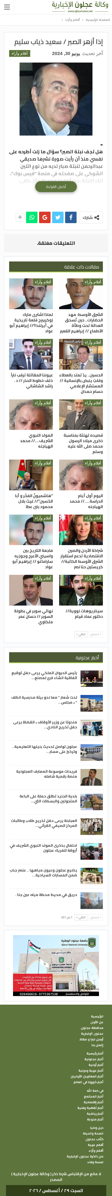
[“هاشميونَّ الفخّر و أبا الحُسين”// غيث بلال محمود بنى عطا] (31, 475)
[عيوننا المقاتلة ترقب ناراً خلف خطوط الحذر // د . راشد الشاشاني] (31, 354)
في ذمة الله (95, 1090)
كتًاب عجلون (94, 1139)
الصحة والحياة (93, 1133)
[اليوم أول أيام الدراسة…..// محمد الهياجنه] (81, 475)
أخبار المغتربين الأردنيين (87, 1076)
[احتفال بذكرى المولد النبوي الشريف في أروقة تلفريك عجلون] (91, 851)
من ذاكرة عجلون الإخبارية (85, 1156)
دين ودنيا (96, 1127)
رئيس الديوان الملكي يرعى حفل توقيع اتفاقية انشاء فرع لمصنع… (44, 675)
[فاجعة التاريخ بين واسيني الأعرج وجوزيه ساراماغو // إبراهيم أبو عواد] (31, 530)
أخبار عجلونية (93, 1059)
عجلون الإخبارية (92, 1033)
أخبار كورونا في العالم (88, 1082)
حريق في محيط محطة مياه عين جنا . (46, 894)
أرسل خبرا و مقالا (91, 1039)
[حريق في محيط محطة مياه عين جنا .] (91, 900)
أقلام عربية (95, 1145)
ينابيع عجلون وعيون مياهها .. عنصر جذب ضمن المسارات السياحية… (43, 872)
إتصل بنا (97, 1045)
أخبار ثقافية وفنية (90, 1107)
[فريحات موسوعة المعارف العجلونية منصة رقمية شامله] (91, 777)
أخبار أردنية (96, 1064)
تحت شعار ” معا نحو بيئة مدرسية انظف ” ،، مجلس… (44, 700)
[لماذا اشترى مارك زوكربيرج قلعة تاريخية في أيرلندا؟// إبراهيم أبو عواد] (31, 293)
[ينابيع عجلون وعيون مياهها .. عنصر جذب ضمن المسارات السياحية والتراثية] (91, 876)
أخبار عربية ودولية (90, 1070)
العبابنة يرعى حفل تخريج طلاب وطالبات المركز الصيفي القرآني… (44, 823)
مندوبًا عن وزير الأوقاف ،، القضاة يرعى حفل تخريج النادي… (45, 724)
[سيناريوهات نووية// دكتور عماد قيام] (81, 590)
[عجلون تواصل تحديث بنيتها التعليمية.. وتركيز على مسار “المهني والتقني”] (91, 752)
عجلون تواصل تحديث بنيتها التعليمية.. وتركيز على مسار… (44, 749)
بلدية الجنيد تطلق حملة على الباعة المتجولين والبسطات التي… (48, 798)
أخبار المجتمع (93, 1096)
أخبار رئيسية (94, 1053)
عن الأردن (96, 1022)
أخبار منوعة (95, 1119)
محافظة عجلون (92, 1027)
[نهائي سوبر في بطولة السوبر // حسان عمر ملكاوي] (31, 590)
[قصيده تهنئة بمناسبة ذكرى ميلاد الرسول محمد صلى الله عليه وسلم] (81, 414)
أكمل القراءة (56, 186)
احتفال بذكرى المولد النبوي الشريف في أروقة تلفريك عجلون (43, 848)
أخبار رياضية (95, 1113)
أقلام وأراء (20, 53)
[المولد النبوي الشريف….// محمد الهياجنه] (31, 414)
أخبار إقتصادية (93, 1102)
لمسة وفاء (95, 1162)
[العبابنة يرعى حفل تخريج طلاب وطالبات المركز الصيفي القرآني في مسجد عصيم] (91, 826)
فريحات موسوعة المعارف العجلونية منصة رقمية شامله (46, 774)
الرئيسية (97, 1016)
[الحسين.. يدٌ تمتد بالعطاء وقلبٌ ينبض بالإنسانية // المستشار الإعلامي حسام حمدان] (81, 354)
